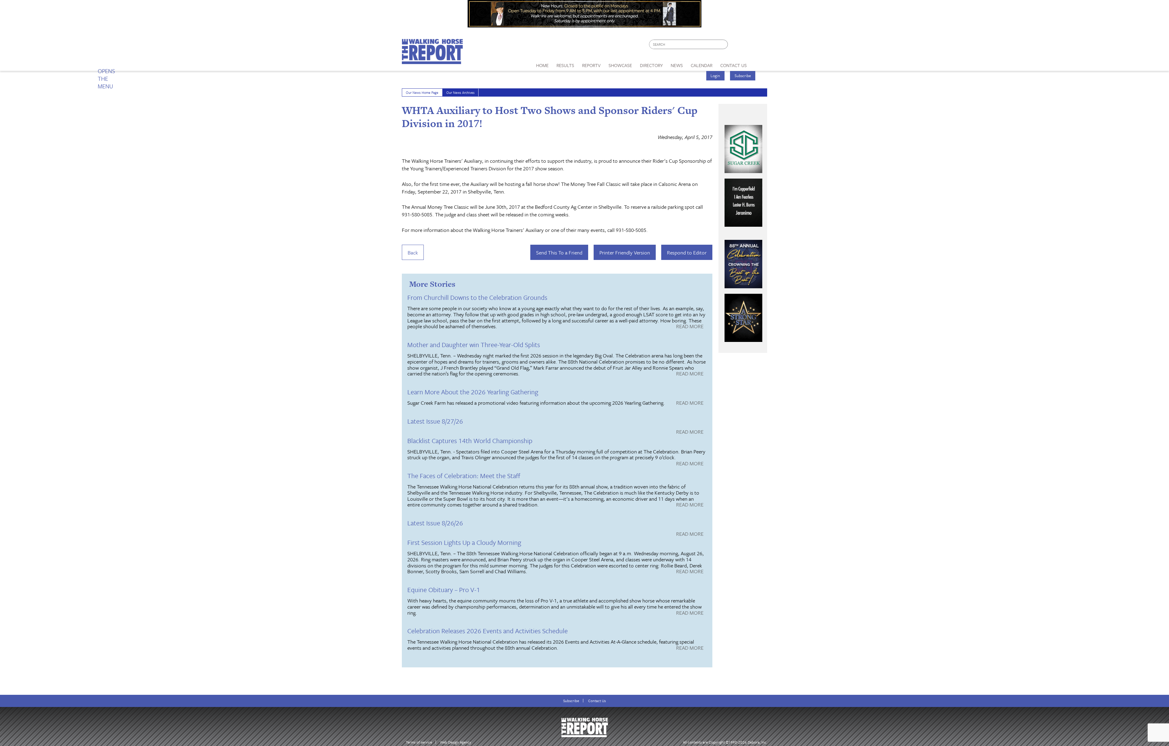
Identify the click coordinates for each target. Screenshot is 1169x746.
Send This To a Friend (559, 252)
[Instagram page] (759, 46)
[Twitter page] (747, 46)
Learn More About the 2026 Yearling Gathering (472, 391)
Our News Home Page (422, 92)
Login (715, 76)
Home (542, 65)
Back (413, 252)
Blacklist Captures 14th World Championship (469, 440)
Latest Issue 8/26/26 (435, 523)
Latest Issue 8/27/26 (435, 421)
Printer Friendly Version (624, 252)
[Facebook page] (735, 46)
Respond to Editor (687, 252)
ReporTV (591, 65)
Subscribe (743, 76)
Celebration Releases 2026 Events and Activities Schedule (487, 630)
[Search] (724, 44)
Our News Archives (460, 92)
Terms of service (419, 742)
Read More (690, 326)
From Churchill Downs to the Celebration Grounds (477, 297)
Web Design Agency (455, 742)
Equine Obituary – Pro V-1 (443, 589)
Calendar (701, 65)
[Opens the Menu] (759, 63)
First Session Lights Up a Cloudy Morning (464, 542)
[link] (542, 63)
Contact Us (597, 701)
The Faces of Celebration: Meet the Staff (463, 475)
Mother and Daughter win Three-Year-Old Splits (473, 344)
